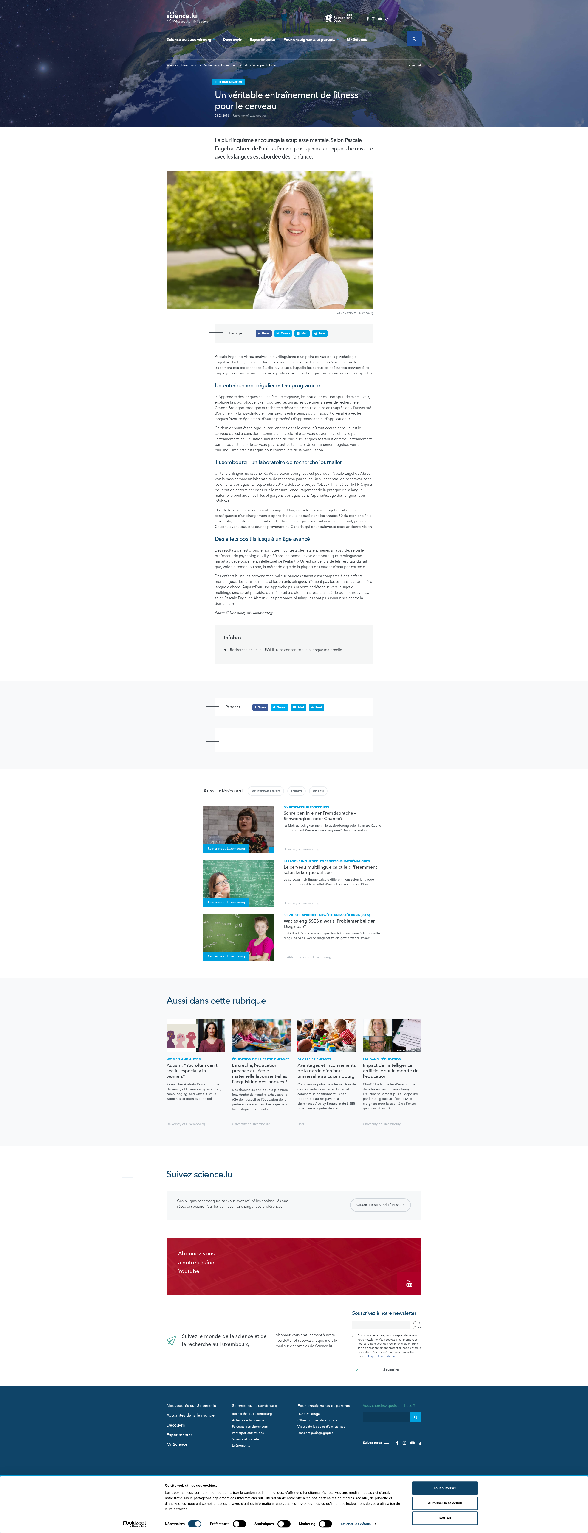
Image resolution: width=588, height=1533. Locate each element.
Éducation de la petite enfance (261, 1059)
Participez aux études (248, 1433)
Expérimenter (262, 39)
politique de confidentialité (382, 1356)
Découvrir (232, 39)
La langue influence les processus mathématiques (327, 861)
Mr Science (357, 39)
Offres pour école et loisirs (317, 1420)
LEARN (288, 957)
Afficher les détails (355, 1524)
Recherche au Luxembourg (220, 65)
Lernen (296, 791)
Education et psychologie (259, 65)
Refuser (445, 1518)
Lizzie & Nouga (308, 1414)
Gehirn (318, 791)
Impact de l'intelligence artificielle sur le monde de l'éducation (390, 1071)
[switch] (239, 1523)
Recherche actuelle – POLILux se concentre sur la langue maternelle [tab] (286, 649)
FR (419, 19)
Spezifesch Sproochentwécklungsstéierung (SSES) (327, 915)
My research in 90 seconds (306, 807)
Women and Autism (184, 1059)
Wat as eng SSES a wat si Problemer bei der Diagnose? (329, 923)
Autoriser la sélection (445, 1503)
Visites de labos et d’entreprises (321, 1426)
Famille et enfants (314, 1059)
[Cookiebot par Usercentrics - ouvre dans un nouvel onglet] (134, 1524)
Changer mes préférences (380, 1205)
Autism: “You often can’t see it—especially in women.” (192, 1071)
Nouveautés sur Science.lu (191, 1406)
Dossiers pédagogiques (315, 1433)
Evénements (241, 1445)
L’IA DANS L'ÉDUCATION (382, 1059)
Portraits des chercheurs (250, 1426)
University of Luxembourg (249, 115)
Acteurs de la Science (248, 1420)
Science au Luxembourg (189, 39)
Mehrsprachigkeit (266, 791)
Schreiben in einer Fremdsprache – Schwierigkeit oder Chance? (320, 816)
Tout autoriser (445, 1488)
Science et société (245, 1439)
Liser (300, 1124)
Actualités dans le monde (191, 1415)
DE (411, 19)
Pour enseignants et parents (309, 39)
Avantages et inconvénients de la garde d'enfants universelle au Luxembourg (326, 1071)
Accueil (416, 65)
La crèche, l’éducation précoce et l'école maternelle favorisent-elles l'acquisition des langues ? (260, 1074)
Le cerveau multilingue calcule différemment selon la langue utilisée (330, 869)
